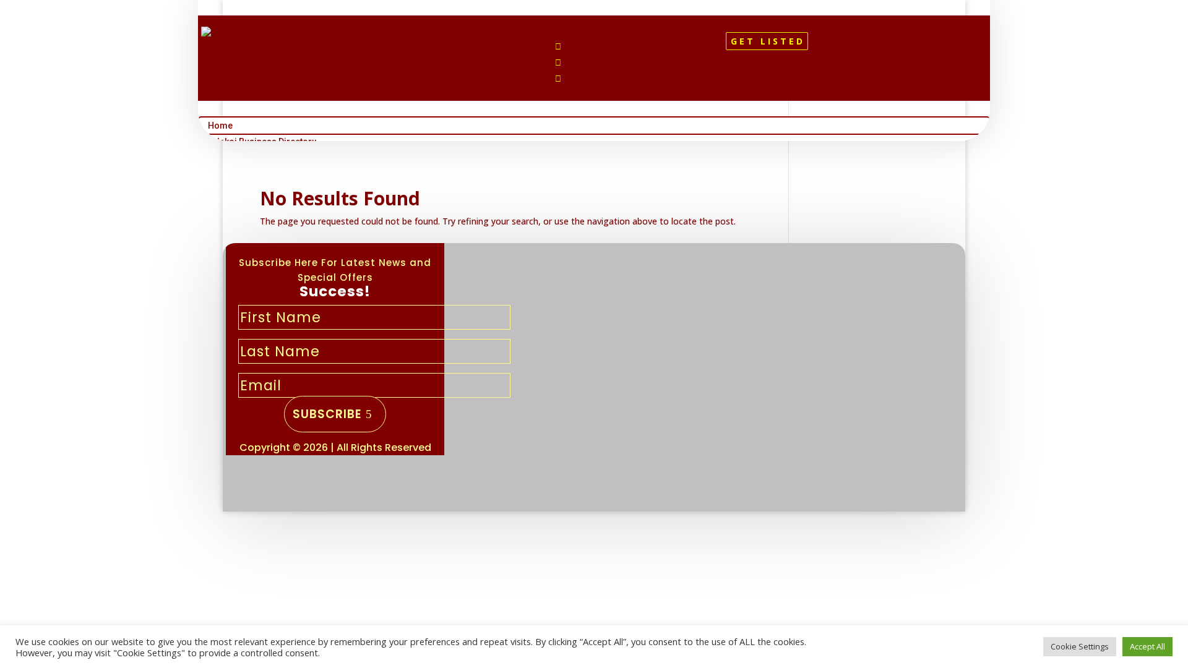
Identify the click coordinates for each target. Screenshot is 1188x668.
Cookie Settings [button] (1080, 646)
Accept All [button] (1147, 646)
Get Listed (768, 41)
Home (220, 126)
